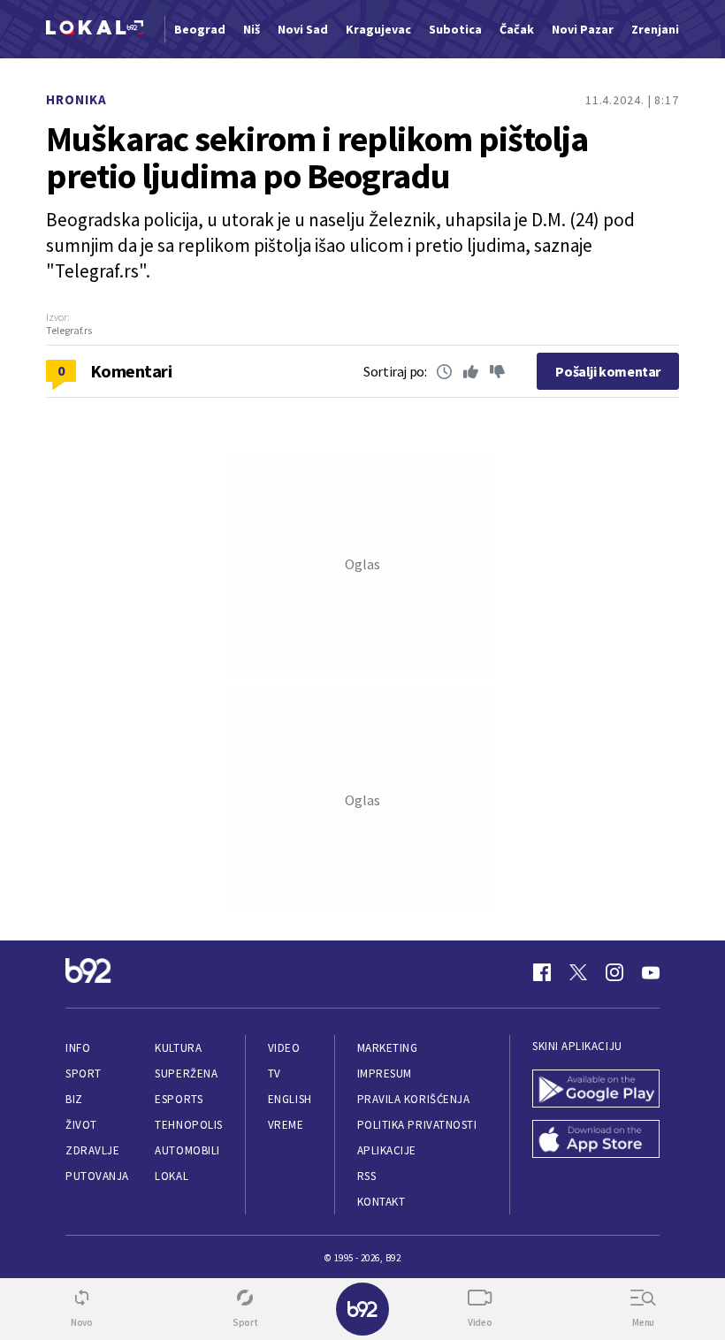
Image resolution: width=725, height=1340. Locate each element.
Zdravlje (92, 1150)
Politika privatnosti (417, 1124)
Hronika (76, 99)
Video (284, 1047)
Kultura (178, 1047)
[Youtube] (651, 972)
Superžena (186, 1073)
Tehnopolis (188, 1124)
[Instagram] (614, 972)
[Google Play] (596, 1090)
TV (274, 1073)
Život (81, 1124)
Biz (74, 1099)
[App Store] (596, 1140)
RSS (367, 1176)
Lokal (171, 1176)
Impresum (384, 1073)
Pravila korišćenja (413, 1099)
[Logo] (94, 29)
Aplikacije (386, 1150)
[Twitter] (578, 972)
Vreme (286, 1124)
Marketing (387, 1047)
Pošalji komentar (607, 371)
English (290, 1099)
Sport (83, 1073)
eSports (178, 1099)
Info (77, 1047)
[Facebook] (542, 972)
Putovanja (97, 1176)
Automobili (187, 1150)
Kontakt (381, 1201)
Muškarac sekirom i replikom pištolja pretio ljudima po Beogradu (317, 157)
